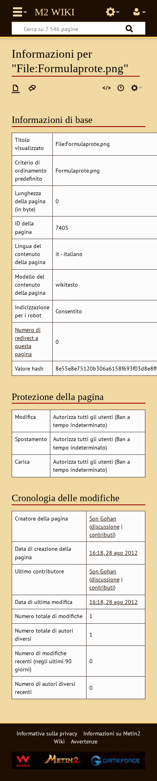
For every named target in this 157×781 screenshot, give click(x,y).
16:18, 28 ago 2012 (113, 552)
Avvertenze (84, 741)
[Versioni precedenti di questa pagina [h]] (121, 88)
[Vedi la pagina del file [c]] (16, 88)
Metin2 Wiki (54, 12)
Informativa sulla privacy (47, 733)
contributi (101, 534)
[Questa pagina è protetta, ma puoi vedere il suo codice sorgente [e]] (107, 88)
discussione (105, 526)
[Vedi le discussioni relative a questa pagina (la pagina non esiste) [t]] (32, 88)
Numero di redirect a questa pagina (28, 342)
